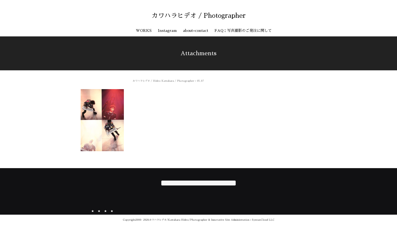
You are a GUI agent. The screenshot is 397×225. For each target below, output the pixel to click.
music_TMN (105, 210)
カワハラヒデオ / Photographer (199, 15)
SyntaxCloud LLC (263, 220)
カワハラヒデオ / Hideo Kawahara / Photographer (163, 81)
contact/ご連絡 (112, 210)
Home (92, 210)
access (99, 210)
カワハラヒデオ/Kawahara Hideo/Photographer (178, 220)
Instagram (167, 30)
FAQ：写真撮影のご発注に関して (243, 30)
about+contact (195, 30)
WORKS (144, 30)
